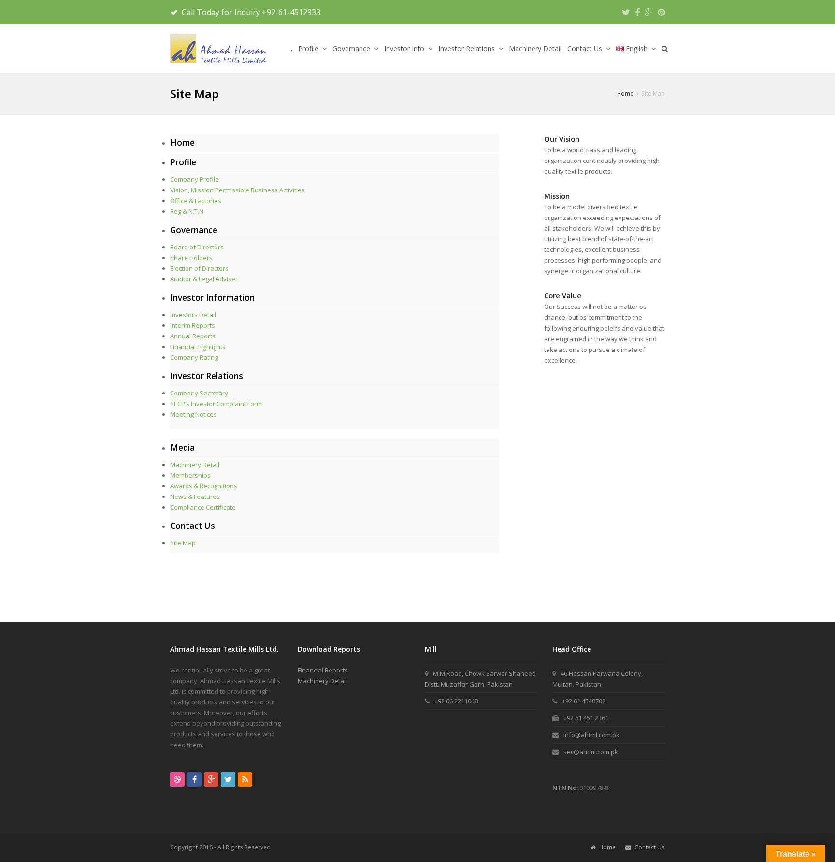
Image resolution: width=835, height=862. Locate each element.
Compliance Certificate (203, 507)
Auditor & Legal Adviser (204, 279)
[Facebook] (637, 12)
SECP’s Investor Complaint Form (216, 403)
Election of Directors (199, 268)
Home (182, 142)
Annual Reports (193, 336)
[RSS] (245, 779)
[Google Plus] (649, 12)
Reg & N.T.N (186, 211)
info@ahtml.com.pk (591, 735)
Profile (309, 48)
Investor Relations (467, 48)
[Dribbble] (177, 779)
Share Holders (191, 257)
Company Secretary (199, 393)
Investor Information (212, 297)
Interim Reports (192, 325)
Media (182, 447)
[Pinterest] (661, 12)
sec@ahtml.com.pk (590, 751)
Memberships (190, 475)
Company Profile (194, 179)
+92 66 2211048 (456, 701)
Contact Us (585, 48)
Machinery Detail (535, 48)
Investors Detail (193, 314)
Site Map (183, 543)
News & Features (195, 496)
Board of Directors (197, 247)
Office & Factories (195, 200)
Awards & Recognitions (203, 486)
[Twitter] (626, 12)
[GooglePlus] (211, 779)
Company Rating (194, 357)
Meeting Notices (193, 414)
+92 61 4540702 (583, 701)
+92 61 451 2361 (585, 718)
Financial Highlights (198, 346)
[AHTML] (219, 48)
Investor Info (405, 48)
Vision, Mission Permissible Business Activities (237, 190)
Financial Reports (323, 670)
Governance (352, 48)
